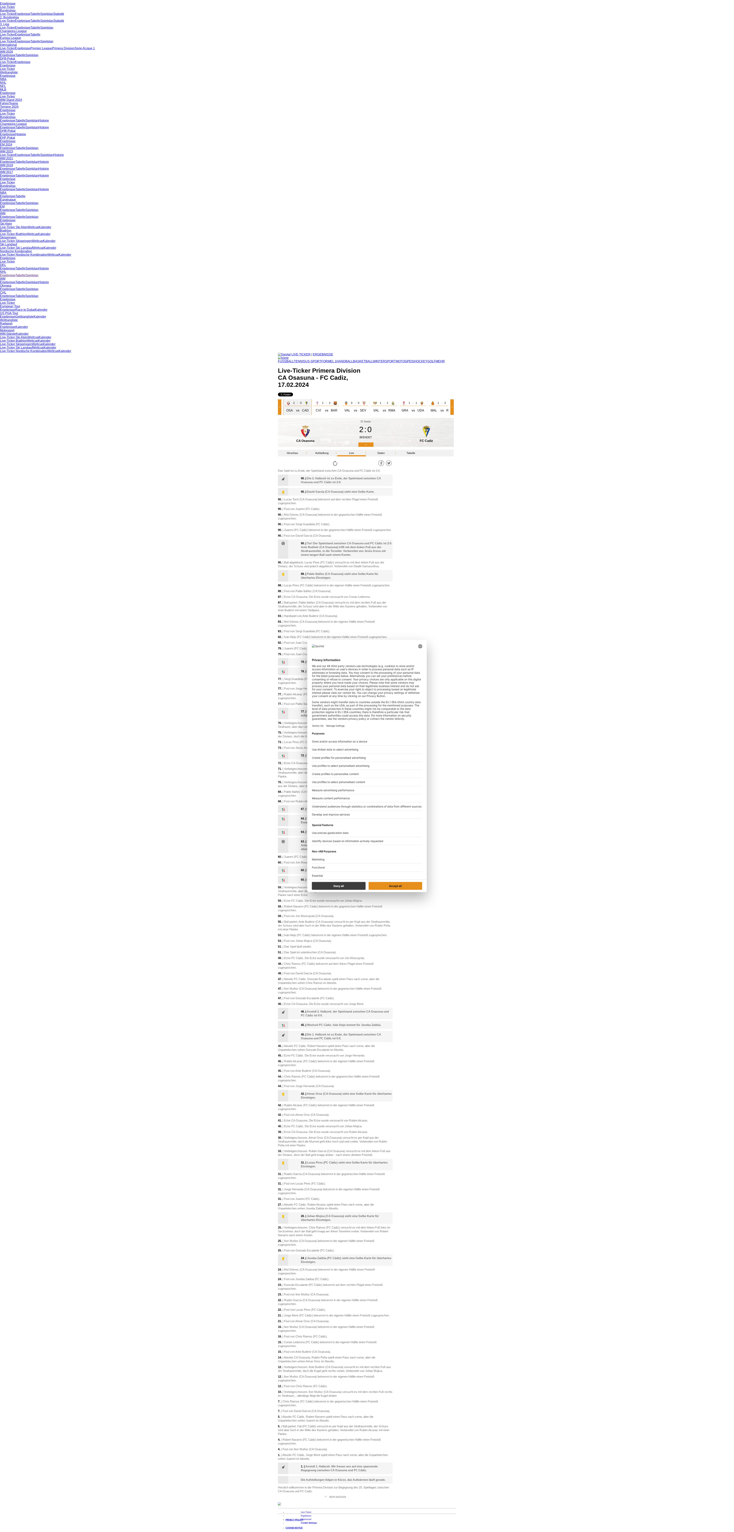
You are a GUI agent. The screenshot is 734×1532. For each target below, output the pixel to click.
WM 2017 (6, 172)
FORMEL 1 (328, 361)
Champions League (13, 31)
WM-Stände (8, 333)
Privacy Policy (294, 1520)
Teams (13, 103)
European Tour (10, 306)
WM (2, 213)
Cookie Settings (309, 1523)
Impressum (306, 1519)
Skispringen (8, 237)
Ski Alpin (6, 223)
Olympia (5, 285)
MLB (3, 89)
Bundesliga (7, 10)
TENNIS (299, 361)
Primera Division (63, 48)
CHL (3, 292)
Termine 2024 (9, 106)
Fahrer (4, 103)
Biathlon (5, 230)
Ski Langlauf (8, 244)
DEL (3, 265)
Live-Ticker (7, 7)
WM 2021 (6, 158)
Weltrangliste (9, 72)
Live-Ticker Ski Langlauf (16, 247)
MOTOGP (402, 361)
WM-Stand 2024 (11, 99)
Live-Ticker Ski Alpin (14, 227)
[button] (280, 407)
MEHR (440, 361)
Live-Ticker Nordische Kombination (24, 254)
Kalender (45, 227)
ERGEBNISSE (323, 354)
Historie (43, 120)
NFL (3, 86)
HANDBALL (344, 361)
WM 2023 (6, 151)
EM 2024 (6, 144)
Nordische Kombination (16, 251)
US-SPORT (313, 361)
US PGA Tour (9, 313)
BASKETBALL (363, 361)
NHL (3, 82)
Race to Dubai (25, 309)
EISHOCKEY (418, 361)
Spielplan (46, 13)
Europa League (10, 38)
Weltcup (33, 227)
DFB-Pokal (7, 58)
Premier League (41, 48)
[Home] (283, 357)
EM (2, 206)
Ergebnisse (7, 3)
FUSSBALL (286, 361)
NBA (3, 79)
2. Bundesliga (9, 17)
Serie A (80, 48)
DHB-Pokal (7, 130)
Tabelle (35, 13)
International (8, 44)
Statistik (58, 13)
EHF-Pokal (7, 137)
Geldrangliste (24, 316)
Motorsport (7, 330)
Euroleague (8, 199)
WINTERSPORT (384, 361)
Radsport (6, 323)
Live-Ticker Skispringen (16, 241)
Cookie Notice (294, 1528)
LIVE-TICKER (301, 354)
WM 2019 (6, 165)
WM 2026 (6, 51)
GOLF (431, 361)
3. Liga (4, 24)
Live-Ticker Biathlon (13, 234)
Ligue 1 (90, 48)
